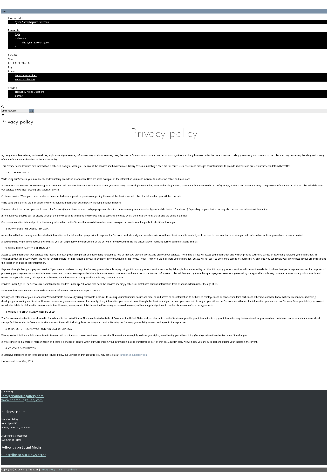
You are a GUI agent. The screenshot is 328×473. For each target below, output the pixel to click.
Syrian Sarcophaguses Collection (32, 22)
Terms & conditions (67, 469)
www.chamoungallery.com (22, 400)
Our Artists (13, 54)
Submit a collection (25, 79)
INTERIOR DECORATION (19, 63)
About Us (12, 87)
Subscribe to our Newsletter (23, 455)
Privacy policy (48, 469)
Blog (10, 67)
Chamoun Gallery (16, 17)
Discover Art (14, 30)
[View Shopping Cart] (2, 114)
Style (17, 34)
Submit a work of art (26, 75)
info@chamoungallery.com (133, 354)
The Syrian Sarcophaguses (36, 42)
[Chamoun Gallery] (164, 5)
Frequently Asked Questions (29, 91)
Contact (19, 96)
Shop (10, 59)
